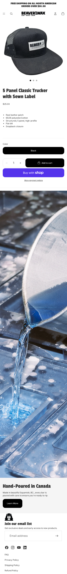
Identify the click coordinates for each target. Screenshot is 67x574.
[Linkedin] (25, 547)
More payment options (33, 180)
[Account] (55, 13)
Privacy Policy (12, 560)
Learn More (12, 503)
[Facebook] (7, 547)
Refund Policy (11, 570)
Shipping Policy (12, 565)
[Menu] (4, 14)
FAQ (7, 554)
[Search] (11, 13)
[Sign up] (56, 535)
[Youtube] (19, 547)
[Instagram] (13, 547)
